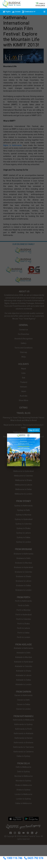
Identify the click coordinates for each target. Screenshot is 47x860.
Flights (8, 12)
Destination (29, 12)
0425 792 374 (35, 858)
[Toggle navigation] (43, 11)
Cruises (17, 12)
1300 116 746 (14, 858)
